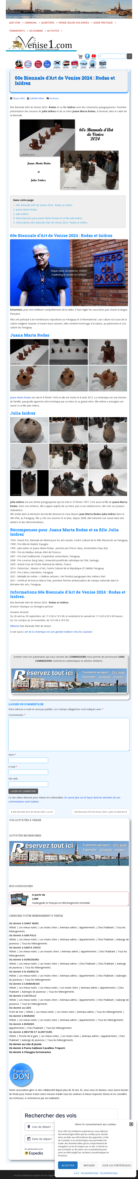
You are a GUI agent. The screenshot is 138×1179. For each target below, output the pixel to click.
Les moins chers (48, 927)
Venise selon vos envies (74, 22)
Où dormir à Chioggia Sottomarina (30, 1052)
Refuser (89, 1165)
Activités (53, 30)
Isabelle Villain (37, 98)
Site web (13, 778)
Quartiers (47, 22)
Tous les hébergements (34, 943)
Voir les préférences (116, 1165)
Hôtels (12, 927)
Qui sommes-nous (89, 1172)
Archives (54, 98)
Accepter (68, 1165)
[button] (131, 1124)
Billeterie (15, 626)
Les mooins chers (49, 951)
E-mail (12, 766)
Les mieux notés (28, 927)
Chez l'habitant (106, 927)
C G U (76, 1172)
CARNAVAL (31, 22)
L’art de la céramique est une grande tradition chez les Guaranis (57, 631)
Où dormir (36, 30)
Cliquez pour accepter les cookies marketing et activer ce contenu (69, 272)
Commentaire (16, 715)
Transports (17, 30)
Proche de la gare (28, 1036)
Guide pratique (103, 22)
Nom (12, 754)
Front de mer (16, 1011)
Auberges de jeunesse (34, 991)
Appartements (87, 927)
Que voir (14, 22)
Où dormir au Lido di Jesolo (25, 1044)
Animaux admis (68, 927)
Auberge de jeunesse (33, 1040)
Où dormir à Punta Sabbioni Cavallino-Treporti (37, 1048)
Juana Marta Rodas (20, 397)
